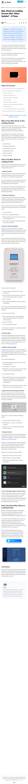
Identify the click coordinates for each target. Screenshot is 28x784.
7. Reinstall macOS (7, 106)
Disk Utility (4, 393)
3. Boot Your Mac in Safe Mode (10, 97)
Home (4, 7)
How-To (8, 7)
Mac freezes (13, 527)
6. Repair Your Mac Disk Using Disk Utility (13, 104)
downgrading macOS (19, 515)
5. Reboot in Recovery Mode (10, 102)
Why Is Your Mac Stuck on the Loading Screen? (13, 88)
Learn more (20, 779)
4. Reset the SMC (7, 99)
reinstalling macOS (11, 439)
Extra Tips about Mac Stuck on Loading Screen (13, 111)
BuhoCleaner (4, 531)
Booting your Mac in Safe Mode (9, 228)
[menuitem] (19, 23)
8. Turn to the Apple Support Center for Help (14, 108)
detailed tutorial (13, 343)
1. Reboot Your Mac (8, 93)
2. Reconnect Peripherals (9, 95)
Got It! (14, 782)
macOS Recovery (5, 349)
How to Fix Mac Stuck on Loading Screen (12, 90)
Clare (5, 22)
